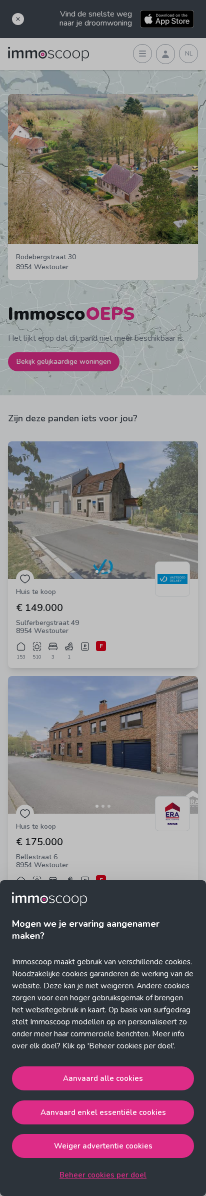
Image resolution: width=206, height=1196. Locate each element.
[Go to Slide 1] (97, 571)
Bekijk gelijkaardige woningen (63, 361)
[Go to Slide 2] (103, 571)
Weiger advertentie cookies (103, 1146)
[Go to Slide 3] (109, 571)
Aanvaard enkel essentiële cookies (103, 1112)
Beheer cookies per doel (103, 1175)
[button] (103, 510)
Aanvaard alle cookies (103, 1078)
